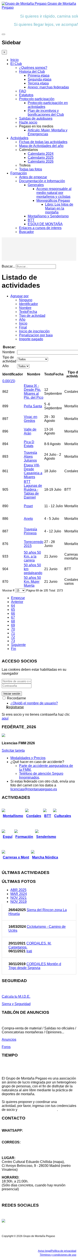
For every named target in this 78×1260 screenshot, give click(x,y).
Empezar (18, 598)
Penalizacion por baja (36, 335)
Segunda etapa (39, 79)
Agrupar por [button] (19, 296)
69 (13, 625)
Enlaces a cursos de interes (40, 228)
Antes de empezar (33, 177)
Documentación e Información (42, 181)
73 (13, 641)
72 (13, 637)
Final (23, 327)
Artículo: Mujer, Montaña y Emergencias (47, 132)
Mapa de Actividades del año (41, 146)
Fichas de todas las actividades (43, 142)
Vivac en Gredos (30, 419)
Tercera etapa (38, 83)
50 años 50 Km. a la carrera (32, 556)
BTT (31, 220)
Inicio (14, 60)
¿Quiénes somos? (33, 67)
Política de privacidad (63, 1250)
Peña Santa (33, 406)
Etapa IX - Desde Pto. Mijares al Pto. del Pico (33, 391)
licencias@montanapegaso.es (33, 789)
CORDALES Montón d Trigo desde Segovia (34, 966)
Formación (18, 173)
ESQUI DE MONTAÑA (45, 224)
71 (13, 633)
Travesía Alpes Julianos (30, 456)
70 (13, 629)
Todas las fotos (30, 169)
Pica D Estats (29, 444)
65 (13, 609)
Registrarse (15, 707)
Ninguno (25, 300)
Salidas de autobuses (35, 118)
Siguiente (18, 645)
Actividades (19, 138)
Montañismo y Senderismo (48, 216)
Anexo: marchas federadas (48, 87)
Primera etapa (38, 75)
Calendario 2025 (41, 157)
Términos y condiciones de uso (58, 1254)
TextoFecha (28, 312)
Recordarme (16, 698)
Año (22, 319)
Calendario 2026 (41, 161)
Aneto (28, 518)
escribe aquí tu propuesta (37, 1109)
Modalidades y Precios (28, 758)
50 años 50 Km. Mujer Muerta (32, 581)
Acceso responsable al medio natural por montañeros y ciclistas (54, 192)
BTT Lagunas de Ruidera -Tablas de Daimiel (33, 489)
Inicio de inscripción (34, 331)
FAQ (22, 91)
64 (13, 606)
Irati (29, 951)
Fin (13, 649)
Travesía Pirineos (30, 531)
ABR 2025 (18, 890)
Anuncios (9, 1039)
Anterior (17, 602)
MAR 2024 (18, 894)
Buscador (26, 232)
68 (13, 621)
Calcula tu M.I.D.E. (16, 996)
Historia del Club (32, 71)
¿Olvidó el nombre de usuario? (34, 703)
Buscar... (8, 266)
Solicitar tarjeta (13, 750)
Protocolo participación (36, 99)
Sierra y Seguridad (16, 1004)
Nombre (25, 308)
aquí (5, 718)
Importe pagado (31, 339)
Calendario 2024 (41, 153)
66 (13, 613)
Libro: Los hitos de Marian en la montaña (59, 208)
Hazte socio (28, 122)
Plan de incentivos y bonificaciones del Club (46, 112)
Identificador (28, 304)
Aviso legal (44, 1250)
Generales (36, 185)
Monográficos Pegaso (53, 200)
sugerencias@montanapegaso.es (28, 1150)
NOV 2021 (18, 898)
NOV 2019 (18, 901)
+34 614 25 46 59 (15, 1134)
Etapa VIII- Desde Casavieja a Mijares (33, 471)
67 (13, 617)
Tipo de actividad (32, 315)
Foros (6, 1047)
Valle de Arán (30, 431)
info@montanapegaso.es (21, 1146)
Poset (28, 506)
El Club (16, 64)
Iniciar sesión (11, 693)
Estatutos (26, 95)
